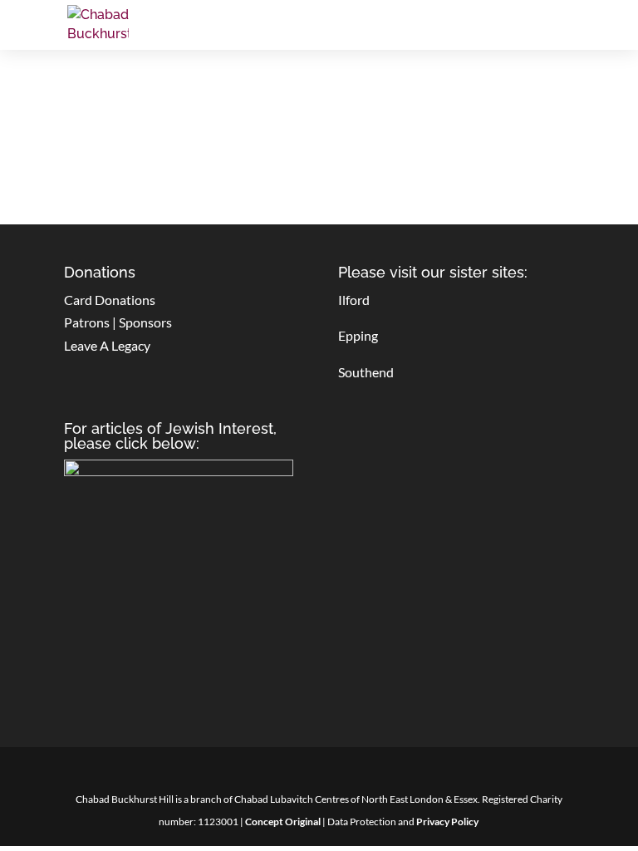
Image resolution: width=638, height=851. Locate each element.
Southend (366, 372)
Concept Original (283, 821)
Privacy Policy (447, 821)
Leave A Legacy (107, 345)
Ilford (354, 299)
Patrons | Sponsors (118, 322)
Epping (358, 335)
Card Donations (109, 299)
